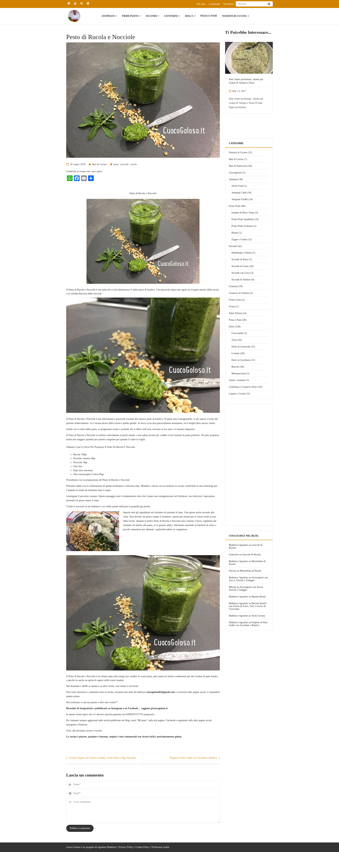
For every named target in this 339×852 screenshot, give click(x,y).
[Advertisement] (249, 466)
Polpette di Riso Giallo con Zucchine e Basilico (248, 624)
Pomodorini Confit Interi (244, 79)
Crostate (235, 353)
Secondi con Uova (240, 273)
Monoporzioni (238, 373)
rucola (133, 164)
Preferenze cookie (160, 847)
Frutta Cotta (235, 299)
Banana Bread (258, 596)
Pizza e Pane (208, 15)
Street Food (237, 186)
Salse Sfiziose (236, 313)
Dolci (189, 16)
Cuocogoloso (235, 172)
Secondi (151, 16)
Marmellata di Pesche (250, 570)
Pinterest (83, 724)
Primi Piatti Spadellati (242, 219)
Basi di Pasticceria (238, 166)
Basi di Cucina (99, 164)
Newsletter (228, 4)
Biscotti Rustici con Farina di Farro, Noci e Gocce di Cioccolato (248, 606)
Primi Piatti (130, 16)
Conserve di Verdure (239, 293)
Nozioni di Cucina (234, 16)
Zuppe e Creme (239, 239)
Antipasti (108, 16)
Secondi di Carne (240, 266)
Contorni (171, 16)
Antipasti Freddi (239, 199)
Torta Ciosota (258, 615)
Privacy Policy (126, 847)
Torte (234, 340)
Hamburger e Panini (241, 252)
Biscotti (235, 366)
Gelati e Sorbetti (237, 380)
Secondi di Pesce (239, 259)
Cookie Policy (142, 847)
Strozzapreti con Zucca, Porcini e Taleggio (248, 579)
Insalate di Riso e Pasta (242, 212)
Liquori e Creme (237, 393)
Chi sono (201, 4)
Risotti (234, 232)
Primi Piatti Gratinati (242, 226)
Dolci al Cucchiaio (240, 360)
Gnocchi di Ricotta (251, 554)
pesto (116, 164)
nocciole (124, 164)
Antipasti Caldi (238, 192)
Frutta (232, 306)
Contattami (214, 4)
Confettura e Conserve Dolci (243, 387)
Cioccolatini (237, 333)
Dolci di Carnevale (240, 346)
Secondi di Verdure (241, 279)
